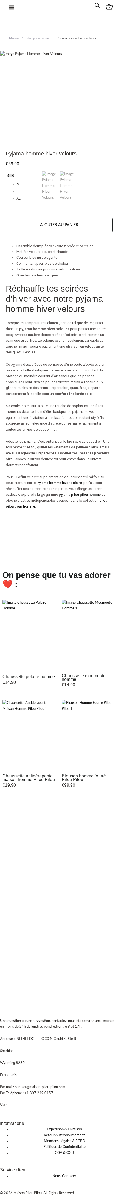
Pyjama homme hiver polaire (59, 483)
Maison (14, 38)
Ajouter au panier (59, 225)
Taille (10, 175)
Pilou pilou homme (38, 38)
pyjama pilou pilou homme (80, 494)
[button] (11, 7)
